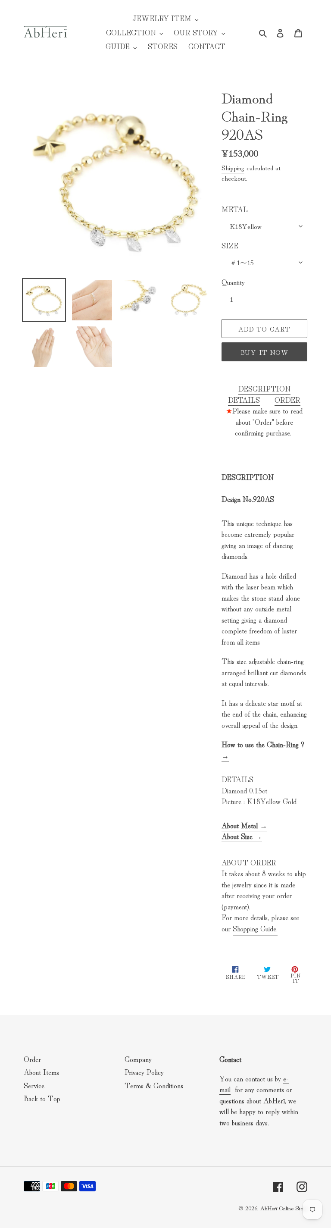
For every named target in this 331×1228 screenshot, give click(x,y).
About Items (41, 1071)
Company (138, 1058)
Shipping (233, 167)
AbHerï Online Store (283, 1207)
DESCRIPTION (264, 388)
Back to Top (42, 1098)
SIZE (230, 245)
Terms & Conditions (154, 1085)
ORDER (287, 399)
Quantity (233, 281)
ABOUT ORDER (249, 862)
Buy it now (264, 352)
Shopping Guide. (255, 928)
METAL (235, 209)
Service (34, 1085)
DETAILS (244, 399)
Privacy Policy (144, 1071)
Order (32, 1058)
